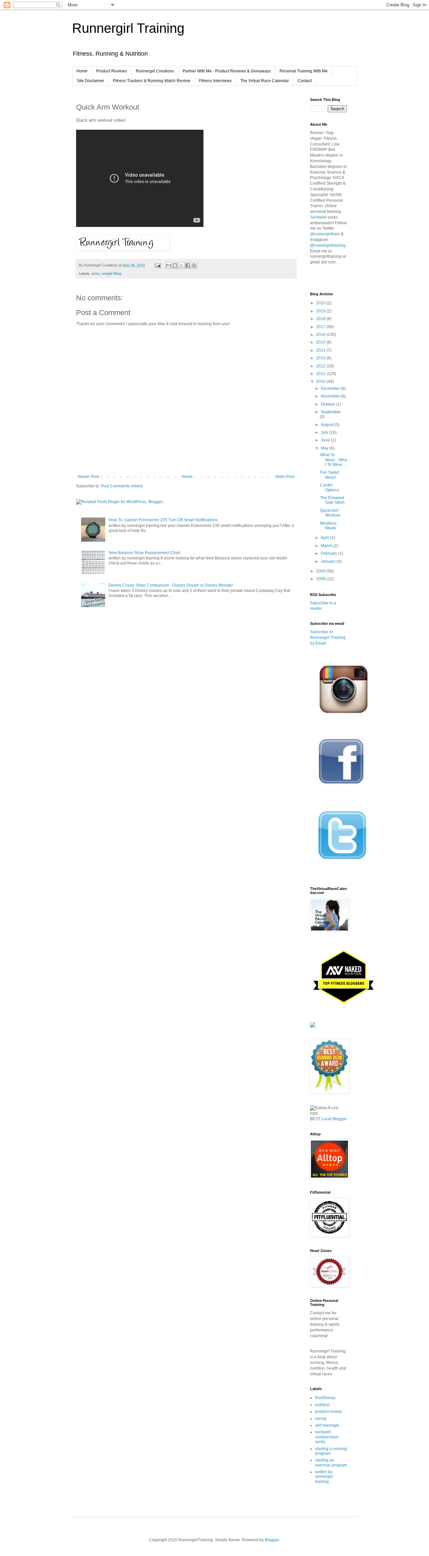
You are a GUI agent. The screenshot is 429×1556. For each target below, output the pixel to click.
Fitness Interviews (215, 80)
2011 (321, 373)
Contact (305, 80)
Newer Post (88, 476)
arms (95, 274)
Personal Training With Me (304, 71)
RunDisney (325, 1397)
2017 (321, 326)
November (331, 396)
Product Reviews (111, 71)
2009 (321, 571)
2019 (321, 311)
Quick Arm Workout (330, 513)
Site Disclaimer (90, 80)
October (328, 404)
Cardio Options (329, 487)
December (331, 388)
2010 (321, 381)
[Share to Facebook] (187, 265)
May (325, 448)
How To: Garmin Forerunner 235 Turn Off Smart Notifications (163, 520)
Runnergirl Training (128, 28)
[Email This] (168, 265)
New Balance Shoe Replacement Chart (144, 552)
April (325, 537)
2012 (321, 366)
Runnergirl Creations (155, 71)
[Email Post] (157, 265)
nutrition (322, 1404)
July (325, 432)
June (326, 440)
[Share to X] (181, 265)
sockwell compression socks (327, 1437)
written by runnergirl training (324, 1477)
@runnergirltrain (325, 234)
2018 (321, 318)
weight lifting (111, 274)
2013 (321, 358)
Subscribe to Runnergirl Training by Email (328, 638)
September (331, 412)
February (329, 553)
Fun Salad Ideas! (329, 474)
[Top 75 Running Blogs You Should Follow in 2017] (312, 1026)
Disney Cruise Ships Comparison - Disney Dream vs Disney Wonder (171, 585)
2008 (321, 579)
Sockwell (318, 217)
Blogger (272, 1540)
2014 (321, 350)
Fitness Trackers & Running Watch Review (151, 80)
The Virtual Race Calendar (264, 80)
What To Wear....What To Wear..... (333, 460)
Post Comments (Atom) (122, 486)
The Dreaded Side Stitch (332, 500)
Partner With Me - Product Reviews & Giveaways (227, 71)
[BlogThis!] (175, 265)
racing (320, 1418)
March (327, 545)
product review (328, 1411)
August (327, 424)
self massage (327, 1425)
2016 (321, 334)
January (328, 561)
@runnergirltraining (328, 245)
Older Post (284, 476)
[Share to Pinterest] (194, 265)
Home (81, 71)
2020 (321, 303)
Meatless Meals (328, 525)
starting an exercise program (331, 1462)
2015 (321, 342)
